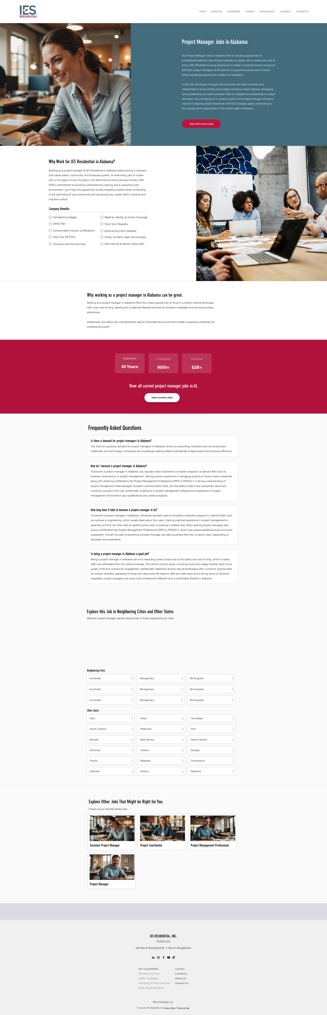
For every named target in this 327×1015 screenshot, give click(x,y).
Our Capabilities (148, 968)
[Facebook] (163, 957)
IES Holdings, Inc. (163, 1002)
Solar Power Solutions (151, 987)
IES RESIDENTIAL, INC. (163, 936)
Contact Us (181, 983)
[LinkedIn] (153, 957)
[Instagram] (158, 957)
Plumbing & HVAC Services (154, 983)
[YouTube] (168, 957)
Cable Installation (148, 978)
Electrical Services (149, 973)
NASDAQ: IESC (163, 941)
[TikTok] (173, 957)
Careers (179, 968)
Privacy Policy (170, 1008)
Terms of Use (183, 1008)
